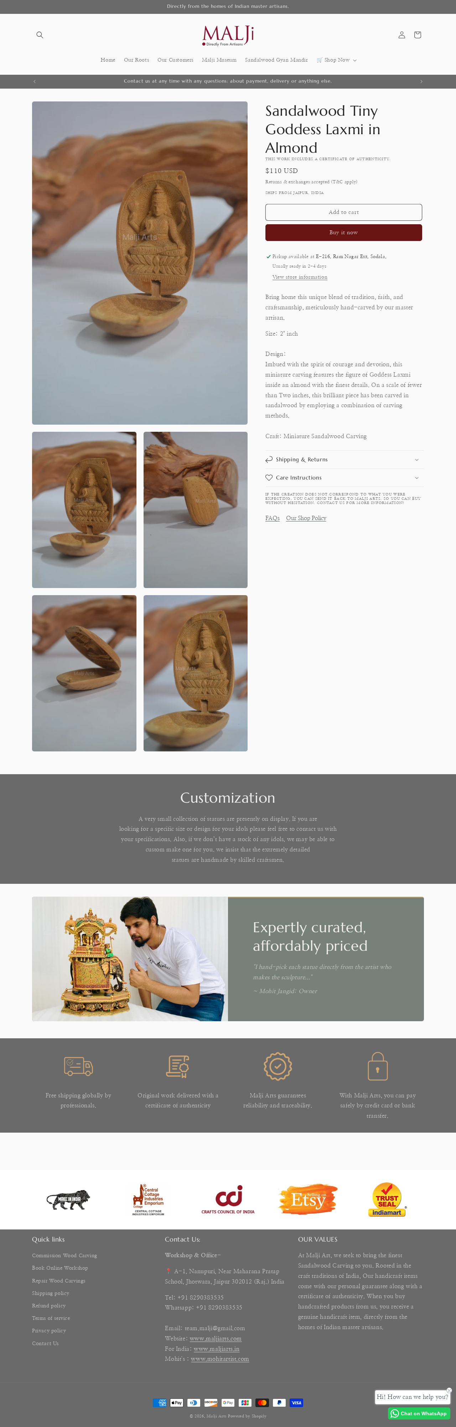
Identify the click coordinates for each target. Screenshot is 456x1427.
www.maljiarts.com (216, 1339)
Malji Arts (217, 1416)
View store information (300, 277)
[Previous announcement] (34, 81)
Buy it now (344, 232)
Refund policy (49, 1305)
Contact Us (45, 1343)
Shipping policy (50, 1293)
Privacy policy (49, 1330)
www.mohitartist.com (220, 1359)
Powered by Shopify (247, 1416)
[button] (40, 35)
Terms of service (51, 1318)
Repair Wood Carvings (59, 1281)
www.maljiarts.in (217, 1349)
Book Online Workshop (60, 1268)
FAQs (272, 518)
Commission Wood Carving (64, 1255)
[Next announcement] (421, 81)
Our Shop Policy (306, 518)
